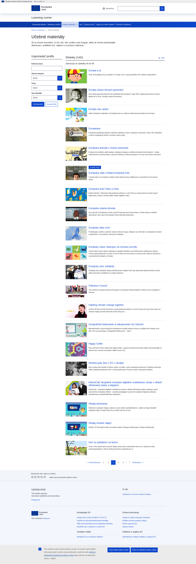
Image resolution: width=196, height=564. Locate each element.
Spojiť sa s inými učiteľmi (105, 24)
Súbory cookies (128, 527)
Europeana (94, 128)
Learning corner (38, 489)
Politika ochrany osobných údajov (134, 520)
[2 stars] (34, 477)
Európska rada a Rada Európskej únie (109, 172)
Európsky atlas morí (99, 227)
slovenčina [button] (110, 8)
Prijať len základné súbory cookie (144, 550)
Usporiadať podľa (42, 56)
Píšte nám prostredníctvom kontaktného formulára (95, 524)
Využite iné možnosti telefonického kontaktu (92, 520)
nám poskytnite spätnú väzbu (65, 477)
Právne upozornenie (129, 524)
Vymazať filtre (51, 104)
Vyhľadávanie (38, 104)
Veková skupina (37, 73)
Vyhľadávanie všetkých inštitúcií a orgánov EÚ (139, 537)
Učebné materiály (68, 24)
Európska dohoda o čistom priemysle (108, 147)
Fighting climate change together (106, 305)
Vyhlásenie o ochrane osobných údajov (136, 494)
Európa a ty (95, 70)
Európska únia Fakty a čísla (104, 188)
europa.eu (46, 518)
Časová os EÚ (89, 24)
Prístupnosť (35, 500)
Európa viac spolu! (99, 109)
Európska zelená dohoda (102, 208)
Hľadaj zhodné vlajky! (100, 423)
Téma (33, 83)
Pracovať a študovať (123, 24)
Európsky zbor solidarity (101, 266)
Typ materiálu (36, 93)
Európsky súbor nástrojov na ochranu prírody (113, 246)
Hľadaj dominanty (98, 403)
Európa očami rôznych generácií (106, 89)
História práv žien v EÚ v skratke (106, 363)
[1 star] (32, 477)
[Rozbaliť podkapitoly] (77, 24)
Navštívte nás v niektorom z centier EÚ (91, 527)
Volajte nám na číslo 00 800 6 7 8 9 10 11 (92, 517)
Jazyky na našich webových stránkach (136, 517)
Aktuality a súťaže (54, 24)
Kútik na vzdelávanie (38, 30)
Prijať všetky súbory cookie (118, 550)
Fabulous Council (98, 285)
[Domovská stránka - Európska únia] (41, 8)
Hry (81, 24)
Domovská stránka (39, 24)
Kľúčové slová (37, 64)
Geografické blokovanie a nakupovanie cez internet (116, 324)
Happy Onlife (96, 343)
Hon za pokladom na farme (103, 442)
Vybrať (35, 78)
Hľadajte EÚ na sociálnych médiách (90, 537)
